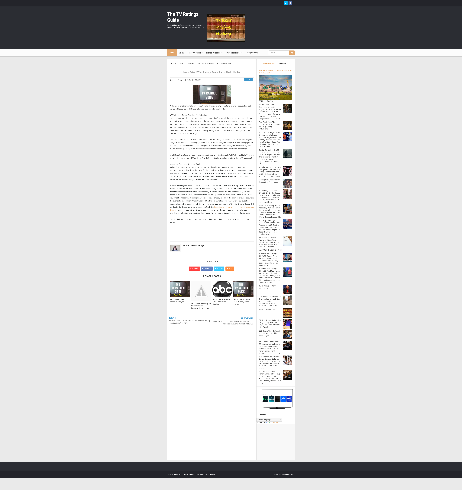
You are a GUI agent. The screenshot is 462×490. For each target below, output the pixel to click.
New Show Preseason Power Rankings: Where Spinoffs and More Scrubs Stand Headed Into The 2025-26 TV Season (269, 242)
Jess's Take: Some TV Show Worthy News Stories (242, 301)
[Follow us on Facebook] (290, 3)
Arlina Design (288, 474)
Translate (274, 423)
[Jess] (180, 289)
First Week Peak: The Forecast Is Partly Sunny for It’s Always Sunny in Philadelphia (269, 125)
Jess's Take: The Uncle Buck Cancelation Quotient (221, 301)
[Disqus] (212, 363)
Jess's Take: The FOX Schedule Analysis (178, 300)
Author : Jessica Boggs (193, 245)
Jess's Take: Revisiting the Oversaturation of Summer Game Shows (201, 305)
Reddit (195, 268)
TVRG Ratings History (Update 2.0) (267, 287)
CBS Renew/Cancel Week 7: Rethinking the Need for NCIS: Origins (269, 333)
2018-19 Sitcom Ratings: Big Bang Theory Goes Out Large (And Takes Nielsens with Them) (270, 323)
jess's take (249, 80)
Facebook (207, 268)
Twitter (219, 268)
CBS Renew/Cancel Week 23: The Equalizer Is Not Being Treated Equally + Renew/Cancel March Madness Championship (270, 301)
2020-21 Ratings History (268, 309)
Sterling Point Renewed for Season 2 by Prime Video (269, 181)
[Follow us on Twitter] (286, 3)
